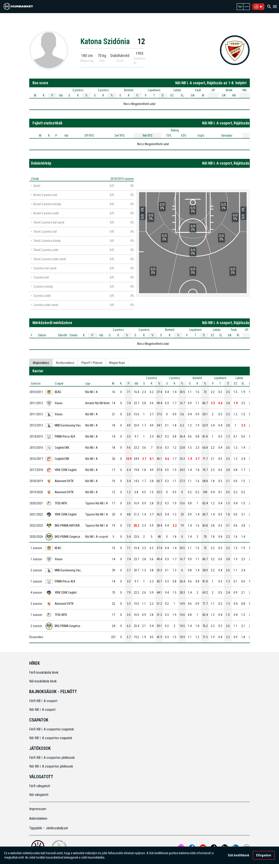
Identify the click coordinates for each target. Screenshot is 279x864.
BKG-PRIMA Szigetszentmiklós (73, 536)
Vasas (59, 403)
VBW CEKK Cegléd (66, 470)
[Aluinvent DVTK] (235, 50)
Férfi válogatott (39, 786)
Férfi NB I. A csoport (43, 701)
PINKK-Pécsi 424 (65, 436)
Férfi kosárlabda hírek (43, 672)
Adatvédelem (38, 818)
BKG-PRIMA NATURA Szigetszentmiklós (79, 525)
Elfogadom (263, 855)
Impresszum (37, 809)
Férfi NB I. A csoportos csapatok (52, 729)
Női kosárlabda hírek (43, 681)
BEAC (58, 392)
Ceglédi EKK (62, 447)
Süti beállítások (238, 855)
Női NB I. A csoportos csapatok (51, 738)
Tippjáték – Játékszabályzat (48, 828)
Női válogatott (38, 795)
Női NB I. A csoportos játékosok (51, 766)
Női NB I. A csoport (42, 710)
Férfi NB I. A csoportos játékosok (52, 758)
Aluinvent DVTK (64, 481)
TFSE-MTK (61, 503)
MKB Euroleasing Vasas (69, 425)
